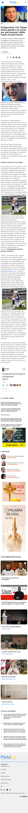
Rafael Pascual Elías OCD (14, 471)
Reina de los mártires (13, 469)
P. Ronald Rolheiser (12, 464)
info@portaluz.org (5, 766)
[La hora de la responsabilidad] (14, 616)
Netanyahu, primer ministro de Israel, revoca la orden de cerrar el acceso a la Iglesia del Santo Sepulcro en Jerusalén (15, 730)
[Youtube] (7, 790)
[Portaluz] (15, 2)
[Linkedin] (16, 57)
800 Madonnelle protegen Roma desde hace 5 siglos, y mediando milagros (14, 723)
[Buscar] (26, 2)
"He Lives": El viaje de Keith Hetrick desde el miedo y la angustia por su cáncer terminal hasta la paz (11, 410)
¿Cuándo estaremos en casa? (15, 463)
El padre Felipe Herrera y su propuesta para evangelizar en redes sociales (11, 425)
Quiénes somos (4, 783)
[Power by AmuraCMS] (23, 796)
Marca (10, 271)
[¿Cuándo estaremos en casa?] (14, 641)
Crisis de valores (5, 415)
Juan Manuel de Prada (13, 477)
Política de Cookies (5, 776)
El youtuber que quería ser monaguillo (10, 578)
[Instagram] (11, 790)
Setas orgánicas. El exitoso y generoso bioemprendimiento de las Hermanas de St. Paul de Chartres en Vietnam (15, 745)
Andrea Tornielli (11, 457)
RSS (2, 786)
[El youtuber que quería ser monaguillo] (14, 568)
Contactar (3, 773)
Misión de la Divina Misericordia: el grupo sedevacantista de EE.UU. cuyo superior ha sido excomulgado (11, 404)
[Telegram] (19, 57)
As (15, 271)
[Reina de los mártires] (14, 667)
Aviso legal (3, 769)
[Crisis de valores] (14, 692)
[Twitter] (10, 57)
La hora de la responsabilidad (15, 456)
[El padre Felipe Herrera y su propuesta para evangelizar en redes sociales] (14, 592)
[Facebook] (13, 57)
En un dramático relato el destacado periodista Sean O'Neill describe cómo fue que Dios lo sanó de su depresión (11, 420)
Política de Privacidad (6, 779)
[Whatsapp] (7, 57)
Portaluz (5, 52)
